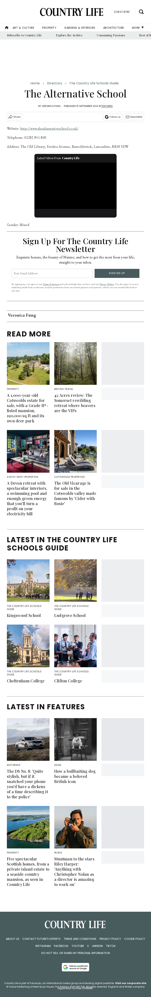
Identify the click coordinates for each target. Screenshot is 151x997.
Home (35, 83)
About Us (12, 939)
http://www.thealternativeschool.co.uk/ (49, 128)
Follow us (115, 117)
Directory (54, 83)
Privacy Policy (110, 939)
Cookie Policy (134, 939)
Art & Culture (23, 28)
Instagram (43, 946)
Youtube (78, 946)
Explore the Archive (69, 35)
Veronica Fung (51, 106)
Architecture (113, 28)
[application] (75, 186)
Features (107, 106)
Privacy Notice (106, 284)
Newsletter (136, 117)
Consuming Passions (111, 35)
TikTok (111, 946)
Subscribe (122, 12)
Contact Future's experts (41, 939)
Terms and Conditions (80, 939)
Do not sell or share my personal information (75, 953)
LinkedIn (97, 946)
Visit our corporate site (130, 983)
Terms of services (51, 284)
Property (49, 28)
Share (16, 117)
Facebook (61, 946)
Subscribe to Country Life (24, 35)
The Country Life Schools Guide (94, 83)
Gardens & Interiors (79, 28)
